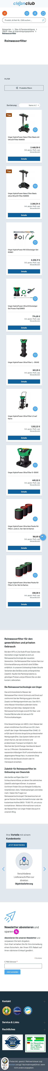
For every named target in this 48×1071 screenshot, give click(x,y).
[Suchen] (43, 20)
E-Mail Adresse (11, 961)
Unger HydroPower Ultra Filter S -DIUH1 (23, 472)
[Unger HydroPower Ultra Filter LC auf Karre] (24, 402)
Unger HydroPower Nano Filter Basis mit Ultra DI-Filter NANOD (23, 138)
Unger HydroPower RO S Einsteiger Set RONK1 (23, 251)
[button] (43, 537)
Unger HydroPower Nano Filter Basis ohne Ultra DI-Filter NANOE (22, 194)
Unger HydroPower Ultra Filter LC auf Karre (22, 417)
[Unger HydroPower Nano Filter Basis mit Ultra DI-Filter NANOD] (24, 123)
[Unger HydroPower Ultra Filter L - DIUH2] (24, 348)
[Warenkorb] (43, 13)
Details (24, 159)
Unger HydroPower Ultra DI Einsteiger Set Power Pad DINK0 (22, 307)
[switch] (5, 1067)
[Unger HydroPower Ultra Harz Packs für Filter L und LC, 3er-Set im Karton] (24, 512)
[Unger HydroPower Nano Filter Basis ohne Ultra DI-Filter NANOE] (24, 179)
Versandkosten (9, 1064)
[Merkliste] (35, 129)
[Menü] (4, 13)
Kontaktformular (29, 799)
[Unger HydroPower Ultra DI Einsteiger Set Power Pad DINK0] (24, 292)
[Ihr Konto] (35, 13)
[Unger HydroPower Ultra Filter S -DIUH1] (24, 458)
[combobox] (21, 20)
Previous (3, 869)
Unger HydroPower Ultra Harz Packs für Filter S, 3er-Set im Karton (23, 583)
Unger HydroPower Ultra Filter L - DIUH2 (23, 362)
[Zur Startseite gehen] (24, 4)
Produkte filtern (25, 88)
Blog (14, 812)
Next (45, 869)
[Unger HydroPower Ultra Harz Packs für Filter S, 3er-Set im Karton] (24, 568)
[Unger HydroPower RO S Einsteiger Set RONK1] (24, 235)
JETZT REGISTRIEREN (16, 845)
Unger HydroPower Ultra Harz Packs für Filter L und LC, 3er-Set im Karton (23, 527)
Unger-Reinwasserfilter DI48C (26, 730)
